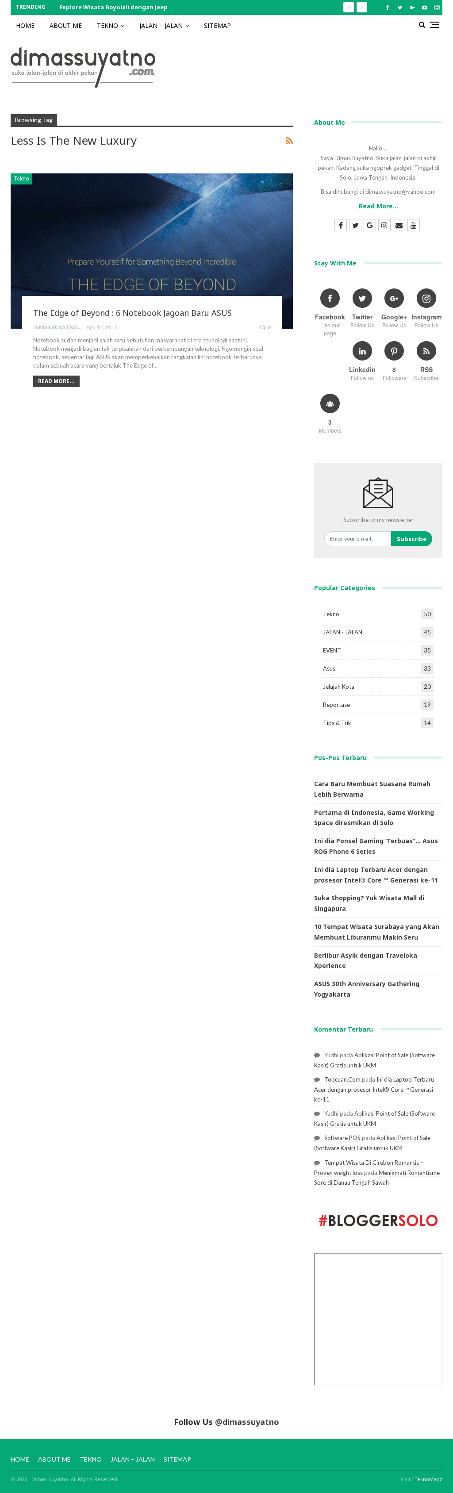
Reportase (336, 704)
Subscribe (411, 539)
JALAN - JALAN (342, 632)
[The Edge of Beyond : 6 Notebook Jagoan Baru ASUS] (152, 251)
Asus (329, 668)
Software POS (342, 1137)
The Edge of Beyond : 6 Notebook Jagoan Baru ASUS (132, 312)
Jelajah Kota (338, 686)
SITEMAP (217, 25)
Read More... (56, 381)
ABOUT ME (66, 25)
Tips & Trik (337, 722)
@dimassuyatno (247, 1421)
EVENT (332, 650)
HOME (25, 25)
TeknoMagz (428, 1479)
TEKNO (107, 25)
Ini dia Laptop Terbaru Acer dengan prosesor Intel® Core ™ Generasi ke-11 (374, 1089)
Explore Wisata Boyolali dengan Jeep (113, 7)
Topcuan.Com (342, 1079)
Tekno (21, 178)
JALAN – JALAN (161, 25)
